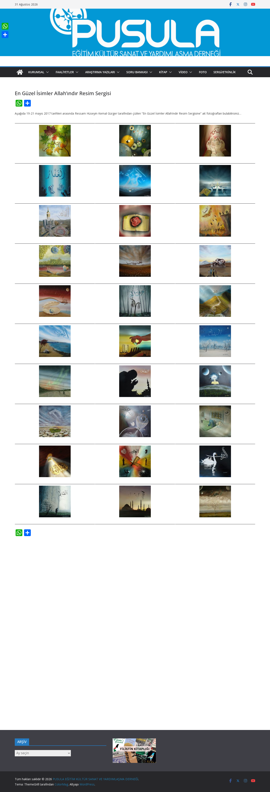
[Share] (5, 34)
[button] (46, 72)
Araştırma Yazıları (100, 72)
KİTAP (163, 72)
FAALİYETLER (65, 72)
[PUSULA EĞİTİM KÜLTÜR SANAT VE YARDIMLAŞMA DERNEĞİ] (135, 11)
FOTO (203, 72)
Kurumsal (36, 72)
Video (183, 72)
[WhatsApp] (5, 26)
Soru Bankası (137, 72)
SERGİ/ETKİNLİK (224, 72)
